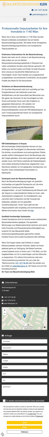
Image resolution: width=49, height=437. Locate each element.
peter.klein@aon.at (39, 14)
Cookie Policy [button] (32, 414)
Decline (24, 427)
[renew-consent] (2, 434)
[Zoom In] (4, 310)
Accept (24, 422)
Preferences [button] (39, 416)
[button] (24, 19)
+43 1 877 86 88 (9, 297)
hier (32, 211)
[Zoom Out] (4, 313)
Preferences (24, 432)
